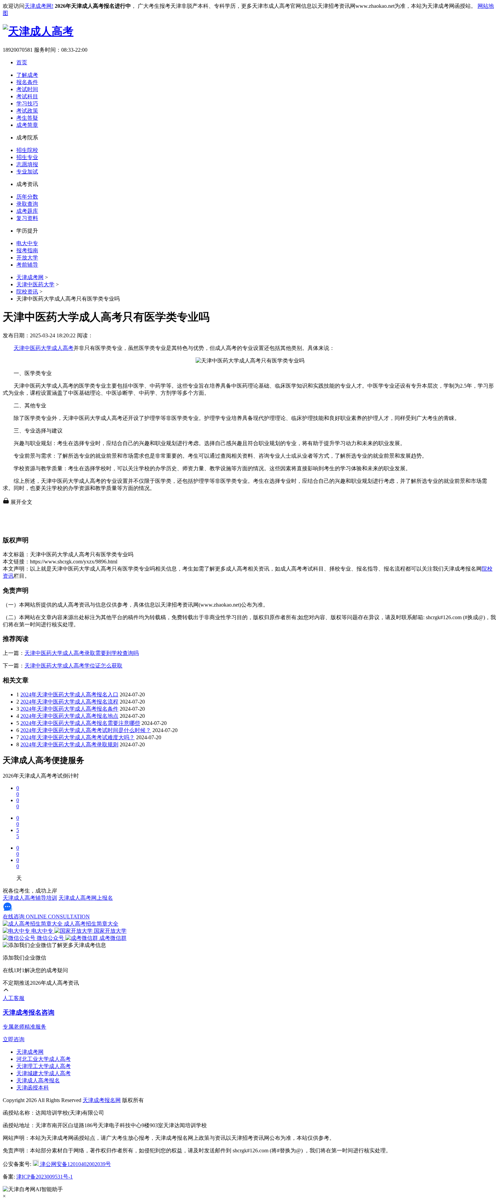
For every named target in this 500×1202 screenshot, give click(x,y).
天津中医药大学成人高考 (43, 348)
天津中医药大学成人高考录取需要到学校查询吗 (81, 653)
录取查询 (27, 204)
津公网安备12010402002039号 (75, 1164)
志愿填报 (27, 164)
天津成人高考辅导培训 (30, 898)
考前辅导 (27, 265)
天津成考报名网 (102, 1100)
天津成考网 (30, 277)
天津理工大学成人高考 (43, 1066)
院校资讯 (27, 291)
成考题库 (27, 211)
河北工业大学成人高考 (43, 1059)
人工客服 (13, 998)
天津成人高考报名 (38, 1080)
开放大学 (27, 257)
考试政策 (27, 111)
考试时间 (27, 89)
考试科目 (27, 96)
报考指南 (27, 250)
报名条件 (27, 82)
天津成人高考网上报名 (86, 898)
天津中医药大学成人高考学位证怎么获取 (73, 665)
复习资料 (27, 218)
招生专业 (27, 157)
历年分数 (27, 197)
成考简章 (27, 125)
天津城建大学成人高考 (43, 1073)
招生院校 (27, 150)
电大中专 (27, 243)
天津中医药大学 (35, 284)
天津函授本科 (32, 1087)
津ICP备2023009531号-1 (44, 1177)
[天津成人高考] (38, 31)
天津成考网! (38, 6)
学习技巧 (27, 103)
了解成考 (27, 75)
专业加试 (27, 171)
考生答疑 (27, 118)
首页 (21, 62)
